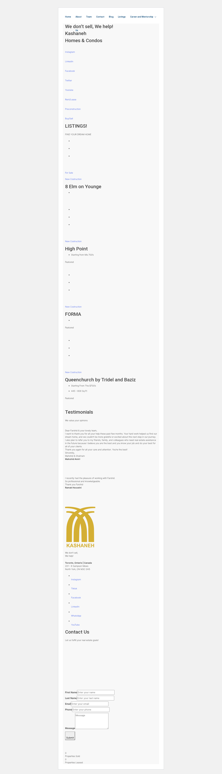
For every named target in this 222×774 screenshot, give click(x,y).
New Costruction (73, 179)
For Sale (69, 172)
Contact (100, 17)
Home (68, 17)
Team (89, 17)
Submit (70, 737)
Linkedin (69, 61)
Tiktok (74, 588)
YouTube (75, 624)
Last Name (71, 698)
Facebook (70, 71)
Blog (111, 17)
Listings (122, 17)
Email (68, 703)
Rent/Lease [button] (70, 99)
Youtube (69, 90)
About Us (79, 24)
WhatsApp (76, 615)
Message (70, 728)
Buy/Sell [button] (69, 118)
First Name (71, 692)
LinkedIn (75, 606)
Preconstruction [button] (73, 109)
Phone (68, 709)
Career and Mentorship (141, 17)
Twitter (68, 80)
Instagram (70, 52)
